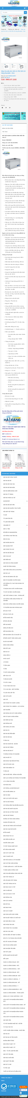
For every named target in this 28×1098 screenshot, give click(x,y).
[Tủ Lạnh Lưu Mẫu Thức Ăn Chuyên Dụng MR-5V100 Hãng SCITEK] (7, 457)
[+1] (9, 108)
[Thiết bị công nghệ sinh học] (14, 21)
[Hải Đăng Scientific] (14, 3)
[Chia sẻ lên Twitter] (6, 108)
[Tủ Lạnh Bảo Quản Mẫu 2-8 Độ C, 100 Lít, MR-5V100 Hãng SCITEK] (20, 457)
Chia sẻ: (3, 105)
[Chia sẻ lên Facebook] (2, 108)
